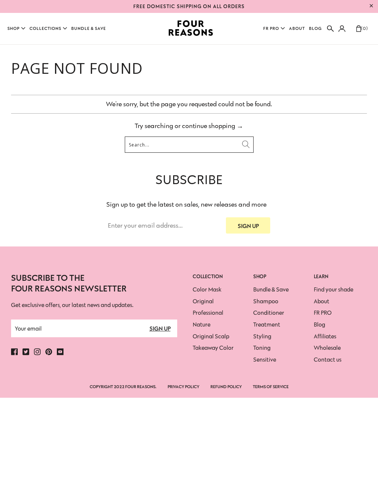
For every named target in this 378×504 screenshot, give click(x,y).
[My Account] (341, 28)
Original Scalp (211, 336)
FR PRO (322, 312)
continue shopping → (212, 126)
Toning (262, 347)
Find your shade (333, 289)
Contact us (327, 359)
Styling (262, 336)
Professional (208, 312)
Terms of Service (271, 386)
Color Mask (207, 289)
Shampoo (265, 301)
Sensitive (264, 359)
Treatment (266, 324)
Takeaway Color (213, 347)
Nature (201, 324)
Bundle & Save (271, 289)
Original (203, 301)
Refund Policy (226, 386)
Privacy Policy (183, 386)
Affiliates (325, 336)
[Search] (330, 28)
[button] (16, 28)
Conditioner (268, 312)
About (321, 301)
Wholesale (327, 347)
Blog (319, 324)
